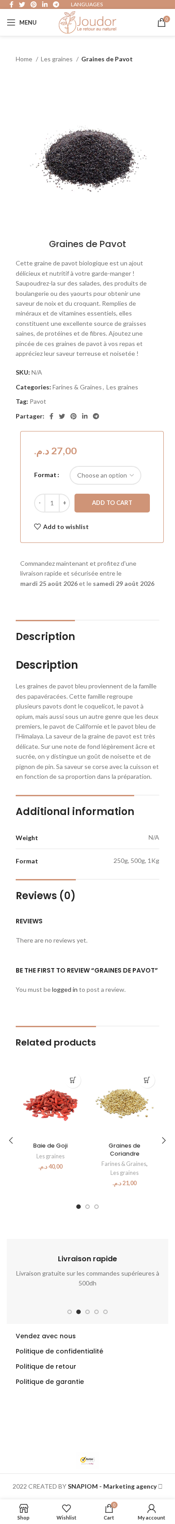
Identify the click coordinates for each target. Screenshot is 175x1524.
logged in (65, 989)
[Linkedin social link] (84, 416)
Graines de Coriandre (124, 1149)
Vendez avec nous (46, 1336)
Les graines (57, 59)
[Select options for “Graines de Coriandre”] (147, 1080)
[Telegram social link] (96, 416)
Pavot (38, 401)
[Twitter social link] (62, 416)
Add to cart (112, 502)
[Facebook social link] (51, 416)
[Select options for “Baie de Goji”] (73, 1080)
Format (45, 474)
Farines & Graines (77, 387)
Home (25, 59)
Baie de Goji (50, 1145)
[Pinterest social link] (73, 416)
